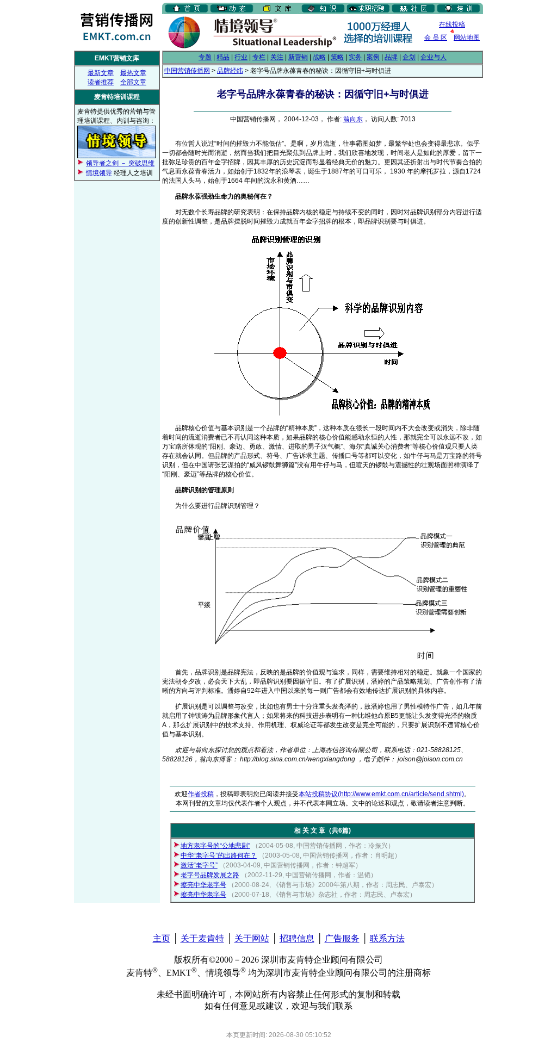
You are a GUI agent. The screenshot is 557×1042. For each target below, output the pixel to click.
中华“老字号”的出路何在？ (219, 855)
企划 (409, 57)
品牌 (391, 57)
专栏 (258, 57)
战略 (319, 57)
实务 (355, 57)
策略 (337, 57)
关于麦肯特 (202, 938)
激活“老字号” (199, 865)
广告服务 (342, 938)
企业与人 (433, 57)
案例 (373, 57)
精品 (223, 57)
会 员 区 (435, 37)
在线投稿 (452, 24)
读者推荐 (101, 82)
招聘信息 (297, 938)
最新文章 (101, 73)
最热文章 (133, 73)
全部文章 (133, 82)
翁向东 (353, 119)
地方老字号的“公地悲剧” (215, 845)
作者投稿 (201, 794)
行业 (240, 57)
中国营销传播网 (187, 71)
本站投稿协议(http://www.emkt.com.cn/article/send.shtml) (381, 794)
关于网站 (251, 938)
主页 (161, 938)
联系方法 (387, 938)
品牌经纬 (230, 71)
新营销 (298, 57)
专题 (205, 57)
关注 (276, 57)
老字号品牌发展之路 (210, 875)
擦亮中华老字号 (203, 885)
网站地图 (467, 37)
